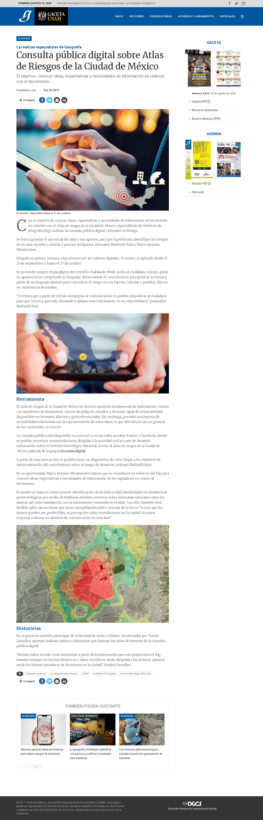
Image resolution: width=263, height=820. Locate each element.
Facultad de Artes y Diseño (64, 673)
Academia (24, 38)
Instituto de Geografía (105, 673)
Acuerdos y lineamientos (196, 16)
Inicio (119, 16)
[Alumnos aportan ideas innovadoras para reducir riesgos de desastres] (43, 729)
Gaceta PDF (199, 101)
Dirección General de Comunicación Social (192, 808)
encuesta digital (72, 451)
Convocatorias (161, 16)
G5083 (85, 673)
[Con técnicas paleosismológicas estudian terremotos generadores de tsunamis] (142, 729)
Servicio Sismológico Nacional (135, 673)
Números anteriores (204, 110)
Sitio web (197, 192)
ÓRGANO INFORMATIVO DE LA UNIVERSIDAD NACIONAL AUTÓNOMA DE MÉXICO (106, 3)
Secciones (136, 16)
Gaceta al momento (84, 716)
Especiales (227, 16)
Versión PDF (199, 183)
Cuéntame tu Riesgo (36, 673)
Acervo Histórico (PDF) (205, 118)
